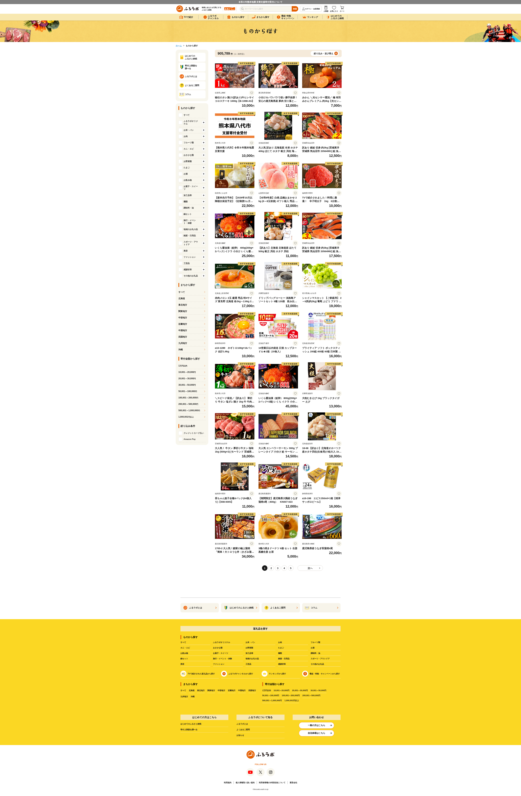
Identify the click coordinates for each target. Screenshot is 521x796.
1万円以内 (266, 690)
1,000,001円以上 (292, 700)
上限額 (325, 11)
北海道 (181, 298)
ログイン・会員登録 (312, 9)
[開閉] (204, 122)
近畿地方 (182, 324)
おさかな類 (218, 648)
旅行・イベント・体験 (222, 658)
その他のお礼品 (317, 664)
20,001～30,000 (187, 378)
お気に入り (334, 11)
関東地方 (182, 311)
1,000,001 (186, 417)
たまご (281, 648)
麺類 (280, 653)
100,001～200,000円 (291, 695)
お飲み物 (184, 653)
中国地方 (182, 330)
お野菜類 (249, 648)
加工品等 (249, 653)
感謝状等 (282, 664)
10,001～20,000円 (281, 690)
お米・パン (250, 642)
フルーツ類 (315, 642)
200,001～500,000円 (311, 695)
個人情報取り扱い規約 (245, 782)
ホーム (179, 45)
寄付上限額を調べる (189, 729)
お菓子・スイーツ (220, 653)
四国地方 (182, 337)
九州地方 (182, 343)
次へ (310, 568)
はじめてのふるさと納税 (190, 724)
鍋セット (184, 658)
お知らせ (240, 735)
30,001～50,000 (187, 385)
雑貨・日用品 (284, 658)
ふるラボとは (242, 724)
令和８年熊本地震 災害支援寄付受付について (260, 2)
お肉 (280, 642)
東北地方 (182, 305)
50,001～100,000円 (270, 695)
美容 (182, 664)
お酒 (312, 648)
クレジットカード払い (194, 433)
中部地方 (182, 317)
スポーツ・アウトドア (320, 658)
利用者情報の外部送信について (272, 782)
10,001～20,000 (187, 372)
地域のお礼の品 (252, 658)
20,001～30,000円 (300, 690)
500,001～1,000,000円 (272, 700)
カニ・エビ (185, 648)
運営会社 (293, 782)
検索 (295, 9)
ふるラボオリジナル (221, 642)
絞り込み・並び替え (323, 53)
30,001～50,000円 (318, 690)
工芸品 (248, 664)
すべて (187, 115)
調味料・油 (315, 653)
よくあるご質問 (243, 729)
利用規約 (227, 782)
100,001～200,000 (188, 398)
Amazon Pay (190, 439)
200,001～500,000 (188, 404)
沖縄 (180, 349)
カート (342, 11)
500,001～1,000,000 (189, 410)
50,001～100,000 (187, 391)
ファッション (218, 664)
